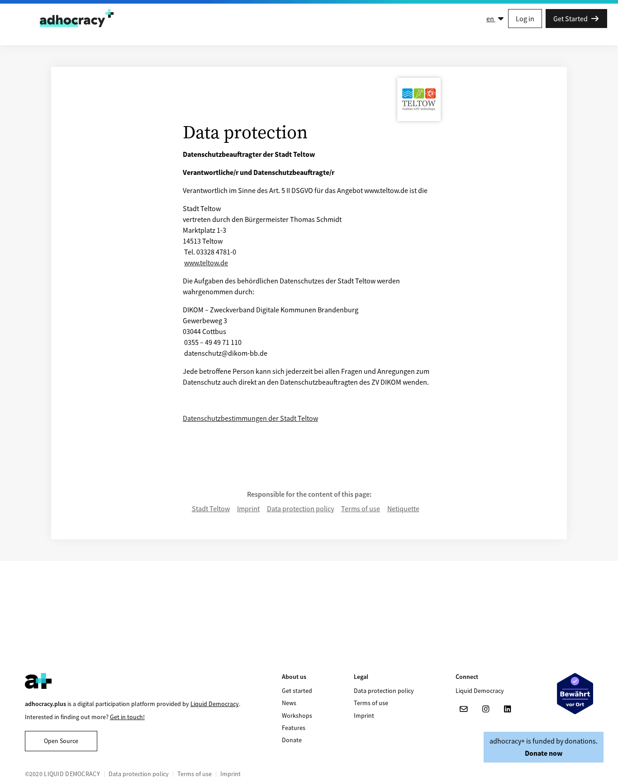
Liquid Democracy (214, 704)
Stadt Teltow (211, 508)
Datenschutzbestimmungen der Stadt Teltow (250, 418)
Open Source (61, 741)
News (289, 703)
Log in (525, 18)
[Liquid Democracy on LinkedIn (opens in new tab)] (507, 709)
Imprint (248, 508)
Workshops (297, 715)
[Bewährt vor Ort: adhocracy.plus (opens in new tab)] (575, 693)
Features (293, 728)
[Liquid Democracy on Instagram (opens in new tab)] (485, 709)
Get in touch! (127, 717)
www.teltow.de (206, 262)
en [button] (490, 18)
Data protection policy (300, 508)
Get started (297, 691)
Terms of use (360, 508)
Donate (292, 740)
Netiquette (403, 508)
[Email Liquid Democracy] (464, 709)
